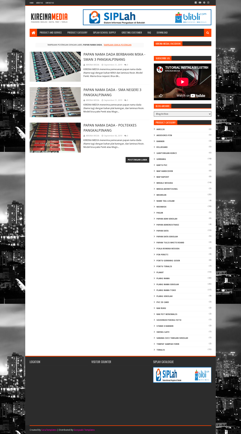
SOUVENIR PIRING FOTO (168, 320)
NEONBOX (161, 207)
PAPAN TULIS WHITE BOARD (170, 243)
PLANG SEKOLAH (164, 296)
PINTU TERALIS (164, 266)
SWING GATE (162, 332)
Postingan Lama (137, 160)
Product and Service (51, 32)
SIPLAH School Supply (104, 32)
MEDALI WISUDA (164, 183)
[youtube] (200, 2)
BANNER (160, 141)
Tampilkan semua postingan (117, 45)
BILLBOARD (162, 147)
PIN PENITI (162, 255)
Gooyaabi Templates (84, 430)
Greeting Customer (132, 32)
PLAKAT (160, 272)
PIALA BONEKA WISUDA (167, 249)
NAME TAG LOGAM (165, 201)
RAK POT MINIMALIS (166, 314)
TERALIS (160, 350)
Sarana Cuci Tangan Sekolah (172, 338)
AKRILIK (160, 129)
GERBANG (161, 159)
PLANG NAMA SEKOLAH (167, 284)
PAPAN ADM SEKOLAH (166, 219)
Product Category (77, 32)
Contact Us (50, 2)
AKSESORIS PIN (164, 135)
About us (39, 2)
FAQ (149, 32)
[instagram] (208, 2)
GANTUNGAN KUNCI (166, 153)
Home (32, 2)
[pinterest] (204, 2)
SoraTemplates (49, 430)
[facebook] (195, 2)
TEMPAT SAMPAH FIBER (167, 344)
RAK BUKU (161, 308)
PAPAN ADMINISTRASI (167, 225)
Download (162, 32)
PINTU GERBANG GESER (168, 261)
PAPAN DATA (162, 231)
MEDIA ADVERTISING (167, 189)
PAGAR (159, 213)
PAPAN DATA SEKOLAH (167, 237)
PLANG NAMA (163, 278)
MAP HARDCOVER (164, 171)
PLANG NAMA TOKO (166, 290)
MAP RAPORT (162, 177)
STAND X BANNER (164, 326)
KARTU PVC (161, 165)
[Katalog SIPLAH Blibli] (147, 24)
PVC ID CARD (162, 302)
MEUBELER (161, 195)
